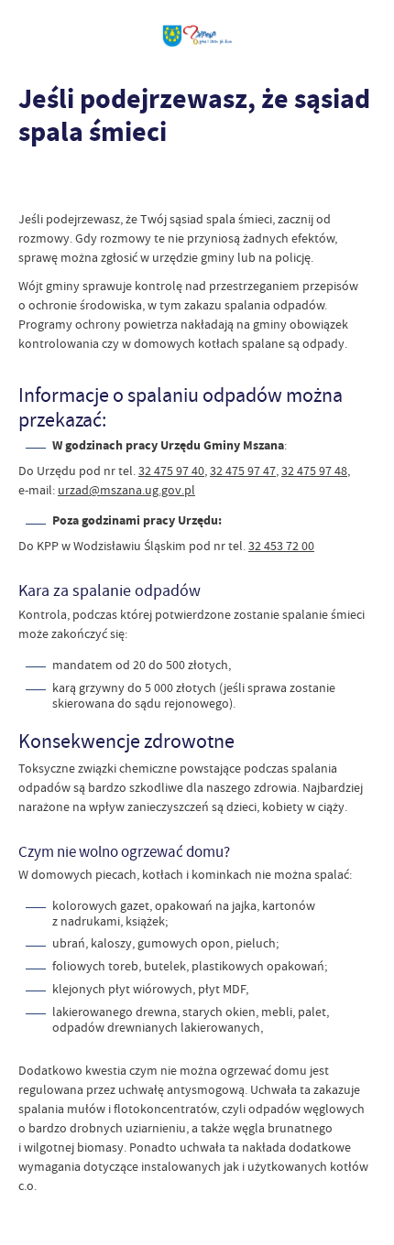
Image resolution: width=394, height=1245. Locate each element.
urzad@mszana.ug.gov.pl (126, 490)
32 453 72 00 (281, 545)
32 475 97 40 (171, 470)
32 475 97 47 (243, 470)
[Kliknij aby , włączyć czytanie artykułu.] (33, 182)
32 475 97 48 (314, 470)
